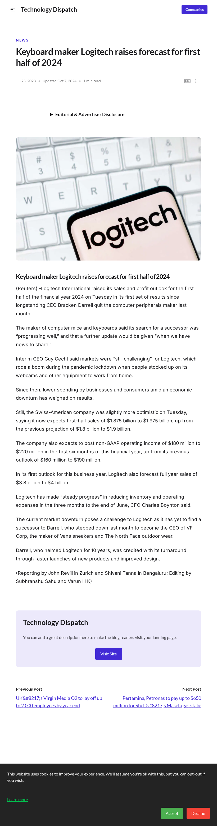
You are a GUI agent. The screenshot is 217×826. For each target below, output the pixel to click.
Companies (195, 9)
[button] (13, 10)
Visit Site (108, 653)
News (22, 40)
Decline (198, 813)
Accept (172, 813)
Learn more (17, 799)
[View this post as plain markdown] (187, 81)
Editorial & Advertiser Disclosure (90, 114)
